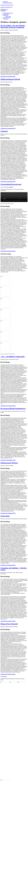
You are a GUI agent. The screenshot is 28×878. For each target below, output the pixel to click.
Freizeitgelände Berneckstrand (11, 184)
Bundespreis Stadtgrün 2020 (6, 7)
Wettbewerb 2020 (6, 17)
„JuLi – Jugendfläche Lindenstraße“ (13, 356)
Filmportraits (8, 16)
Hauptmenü (3, 10)
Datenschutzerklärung (7, 2)
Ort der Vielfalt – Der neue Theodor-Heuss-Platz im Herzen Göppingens (13, 26)
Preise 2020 (5, 15)
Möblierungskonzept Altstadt (10, 79)
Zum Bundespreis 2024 (8, 13)
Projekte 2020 (6, 14)
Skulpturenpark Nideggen (9, 463)
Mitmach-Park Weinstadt (9, 624)
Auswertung (5, 18)
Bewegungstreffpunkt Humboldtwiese (13, 408)
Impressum (5, 1)
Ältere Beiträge (4, 676)
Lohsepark (4, 131)
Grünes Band (5, 516)
